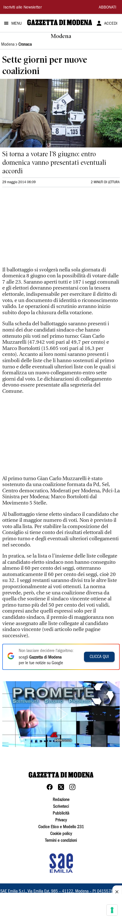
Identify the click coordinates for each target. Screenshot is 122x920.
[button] (61, 714)
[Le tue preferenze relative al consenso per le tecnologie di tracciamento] (112, 910)
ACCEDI (110, 24)
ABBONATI (107, 8)
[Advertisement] (44, 229)
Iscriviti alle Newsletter (22, 8)
